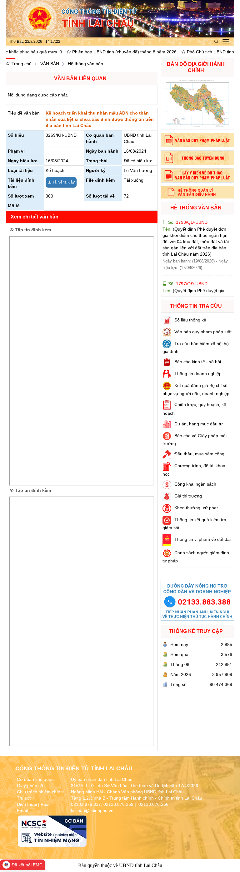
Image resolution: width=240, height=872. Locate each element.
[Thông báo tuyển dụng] (197, 157)
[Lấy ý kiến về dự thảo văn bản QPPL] (197, 175)
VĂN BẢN (49, 63)
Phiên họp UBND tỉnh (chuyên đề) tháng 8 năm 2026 (104, 51)
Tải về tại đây (63, 182)
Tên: (195, 223)
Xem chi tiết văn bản (34, 216)
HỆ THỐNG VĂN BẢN (196, 207)
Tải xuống (133, 180)
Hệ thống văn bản (85, 63)
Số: (187, 264)
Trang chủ (21, 63)
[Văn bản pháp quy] (197, 140)
